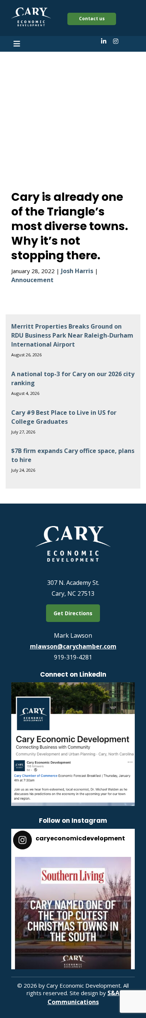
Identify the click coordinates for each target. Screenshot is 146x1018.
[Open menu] (16, 44)
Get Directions (73, 613)
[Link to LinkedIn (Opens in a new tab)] (73, 804)
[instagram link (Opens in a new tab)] (115, 41)
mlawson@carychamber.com (73, 646)
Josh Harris (77, 271)
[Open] (73, 915)
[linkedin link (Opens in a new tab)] (103, 41)
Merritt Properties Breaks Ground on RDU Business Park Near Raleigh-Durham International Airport (72, 335)
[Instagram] (121, 964)
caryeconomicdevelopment (72, 865)
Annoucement (32, 280)
